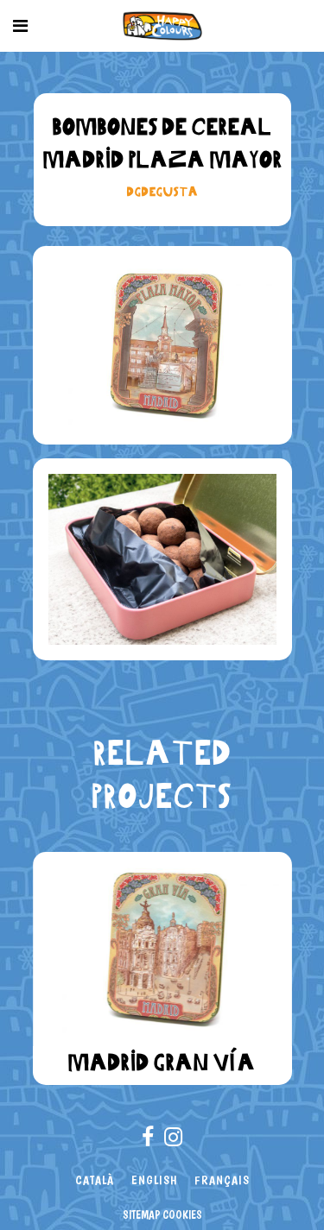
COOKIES (182, 1214)
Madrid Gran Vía (162, 1062)
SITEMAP (141, 1214)
